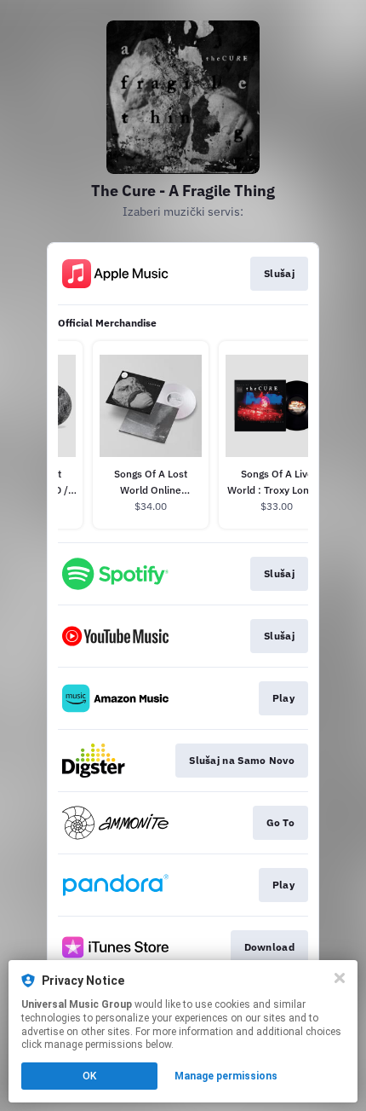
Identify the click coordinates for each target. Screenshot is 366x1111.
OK (89, 1076)
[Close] (339, 978)
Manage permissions (225, 1076)
